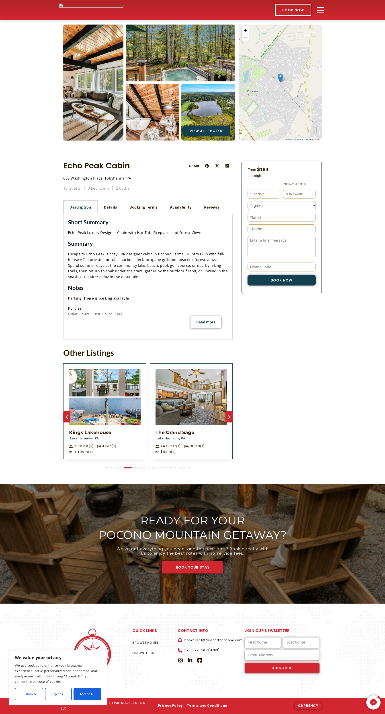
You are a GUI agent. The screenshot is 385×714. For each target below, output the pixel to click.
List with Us (143, 653)
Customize (29, 694)
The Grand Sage (175, 432)
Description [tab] (80, 207)
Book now (281, 280)
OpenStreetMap (302, 139)
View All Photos (207, 130)
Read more (205, 322)
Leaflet (287, 139)
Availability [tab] (181, 207)
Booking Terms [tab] (143, 207)
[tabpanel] (148, 276)
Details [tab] (110, 207)
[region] (58, 677)
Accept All (87, 694)
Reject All (58, 694)
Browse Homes (145, 642)
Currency (308, 705)
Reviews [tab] (211, 207)
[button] (280, 78)
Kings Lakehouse (90, 432)
